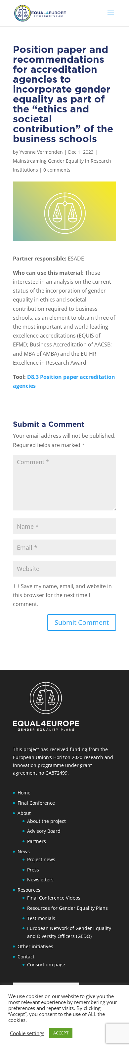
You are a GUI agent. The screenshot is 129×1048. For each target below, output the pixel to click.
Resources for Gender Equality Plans (67, 908)
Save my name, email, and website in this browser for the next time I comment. (62, 595)
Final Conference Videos (53, 898)
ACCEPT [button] (60, 1033)
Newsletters (40, 879)
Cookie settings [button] (27, 1033)
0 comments (56, 170)
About (24, 813)
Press (33, 870)
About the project (46, 821)
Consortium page (46, 964)
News (24, 851)
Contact (26, 956)
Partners (36, 841)
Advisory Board (44, 831)
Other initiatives (35, 946)
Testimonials (41, 918)
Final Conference (36, 803)
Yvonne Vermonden (41, 152)
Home (24, 792)
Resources (29, 890)
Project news (41, 859)
